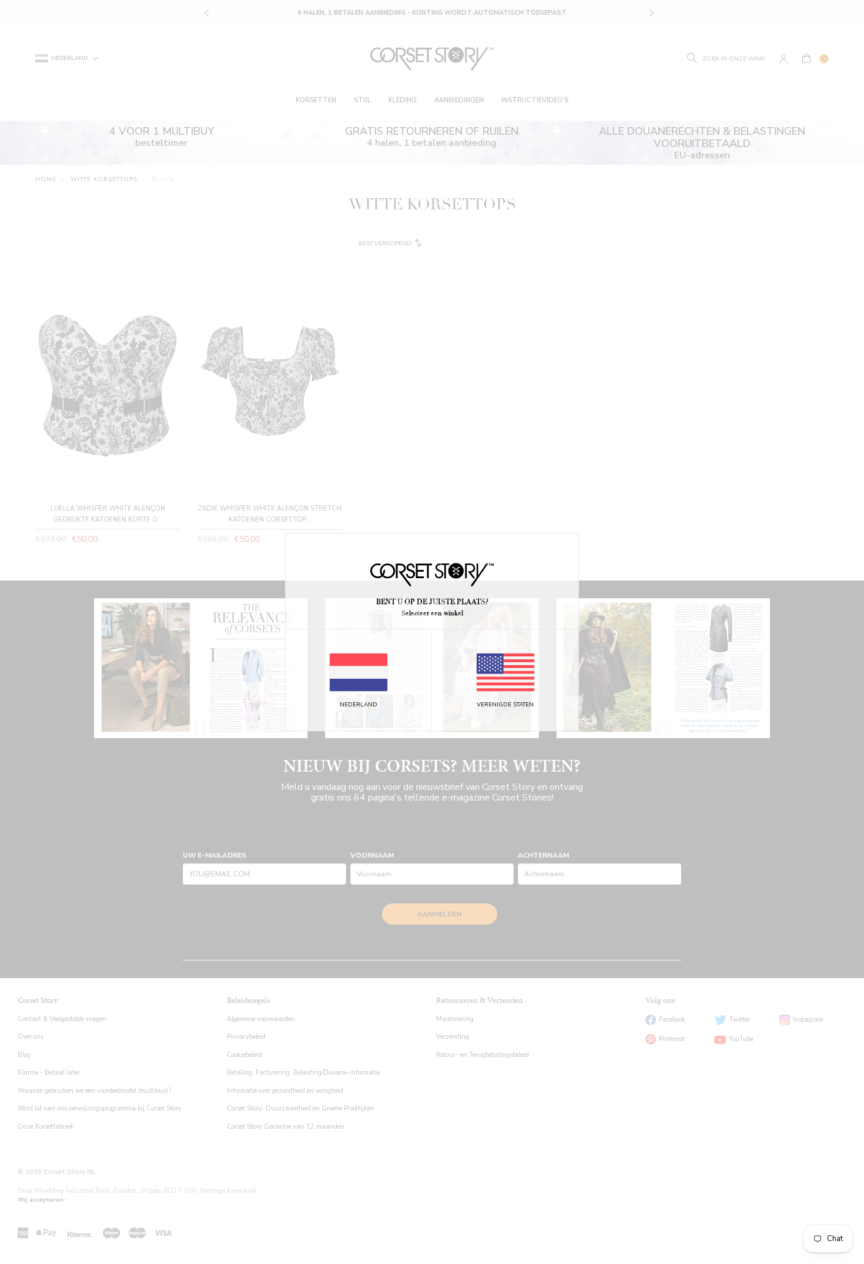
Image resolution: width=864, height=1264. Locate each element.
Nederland (358, 705)
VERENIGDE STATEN (505, 705)
